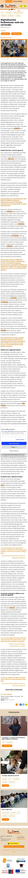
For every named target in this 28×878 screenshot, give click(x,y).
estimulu (12, 608)
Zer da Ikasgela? (20, 836)
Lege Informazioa (6, 850)
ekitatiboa (21, 224)
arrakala (3, 330)
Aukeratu (13, 447)
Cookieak (23, 850)
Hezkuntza (10, 15)
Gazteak (4, 15)
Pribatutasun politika (16, 850)
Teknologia (8, 12)
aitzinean (14, 298)
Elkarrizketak (7, 745)
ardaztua (9, 211)
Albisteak (6, 33)
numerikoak (4, 302)
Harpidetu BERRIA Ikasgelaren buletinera (14, 846)
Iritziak (6, 785)
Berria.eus (3, 836)
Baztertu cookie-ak (14, 450)
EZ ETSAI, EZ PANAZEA (6, 694)
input (2, 485)
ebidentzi (17, 128)
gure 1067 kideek (9, 431)
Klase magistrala (7, 809)
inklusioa (9, 246)
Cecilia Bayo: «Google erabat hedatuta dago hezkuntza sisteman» (13, 738)
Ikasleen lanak (9, 1)
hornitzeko (15, 236)
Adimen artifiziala (18, 12)
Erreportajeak (16, 33)
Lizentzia (14, 851)
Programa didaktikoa (17, 1)
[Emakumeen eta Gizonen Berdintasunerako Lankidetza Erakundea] (7, 871)
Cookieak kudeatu (20, 439)
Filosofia (5, 778)
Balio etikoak (6, 812)
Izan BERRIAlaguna (14, 843)
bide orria (11, 159)
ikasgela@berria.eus (21, 839)
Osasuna (18, 15)
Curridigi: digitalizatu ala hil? (10, 775)
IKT (2, 12)
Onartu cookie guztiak (14, 443)
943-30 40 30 (8, 839)
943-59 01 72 (6, 840)
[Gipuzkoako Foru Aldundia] (8, 866)
